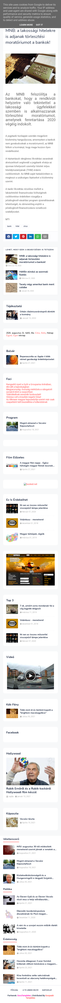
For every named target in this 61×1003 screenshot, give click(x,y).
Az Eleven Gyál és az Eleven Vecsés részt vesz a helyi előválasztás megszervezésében (35, 898)
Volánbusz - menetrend (31, 519)
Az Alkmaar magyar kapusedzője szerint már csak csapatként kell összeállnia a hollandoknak (30, 400)
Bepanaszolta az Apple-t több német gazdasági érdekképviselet (37, 358)
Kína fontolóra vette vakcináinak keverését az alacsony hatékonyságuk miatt (36, 977)
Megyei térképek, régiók (32, 534)
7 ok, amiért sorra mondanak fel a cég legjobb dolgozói (37, 607)
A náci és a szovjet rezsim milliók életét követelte (37, 927)
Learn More (26, 25)
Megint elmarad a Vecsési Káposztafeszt (33, 424)
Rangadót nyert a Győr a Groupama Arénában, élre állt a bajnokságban (28, 385)
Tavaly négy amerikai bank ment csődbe (36, 286)
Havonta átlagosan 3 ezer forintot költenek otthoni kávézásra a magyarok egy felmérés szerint (37, 962)
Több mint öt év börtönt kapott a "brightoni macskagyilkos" (36, 711)
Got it (39, 25)
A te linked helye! (30, 990)
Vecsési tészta (27, 819)
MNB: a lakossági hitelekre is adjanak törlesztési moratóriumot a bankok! (35, 259)
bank (9, 226)
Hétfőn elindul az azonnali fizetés (33, 273)
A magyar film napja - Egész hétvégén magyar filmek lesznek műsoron (36, 464)
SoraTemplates (24, 995)
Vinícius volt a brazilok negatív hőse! (23, 397)
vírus (25, 226)
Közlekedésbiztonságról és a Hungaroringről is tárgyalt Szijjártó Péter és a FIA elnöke (34, 877)
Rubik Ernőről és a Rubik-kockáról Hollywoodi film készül (28, 790)
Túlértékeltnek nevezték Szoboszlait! (23, 394)
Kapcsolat (47, 990)
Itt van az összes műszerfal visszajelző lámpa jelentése (34, 507)
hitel (17, 226)
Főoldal (14, 990)
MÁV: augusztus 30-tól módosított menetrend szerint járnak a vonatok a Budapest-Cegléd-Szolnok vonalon (36, 848)
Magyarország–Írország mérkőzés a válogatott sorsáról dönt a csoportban (29, 390)
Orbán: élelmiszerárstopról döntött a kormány (37, 313)
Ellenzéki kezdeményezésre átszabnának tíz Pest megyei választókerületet (31, 912)
